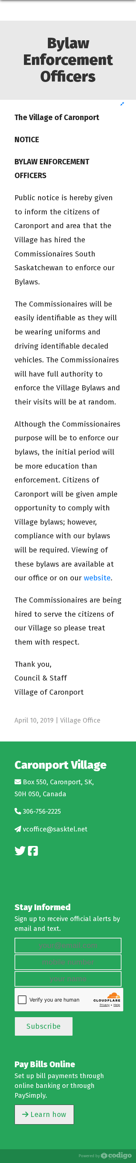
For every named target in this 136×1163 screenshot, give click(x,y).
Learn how (47, 1114)
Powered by (90, 1156)
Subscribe (43, 1026)
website (97, 578)
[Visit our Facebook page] (33, 851)
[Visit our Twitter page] (20, 851)
